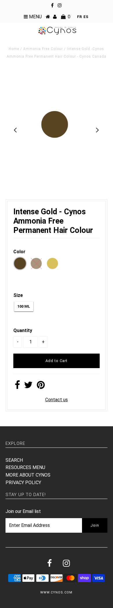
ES (85, 17)
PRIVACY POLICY (23, 482)
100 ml (23, 306)
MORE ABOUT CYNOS (28, 475)
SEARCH (14, 460)
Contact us (56, 399)
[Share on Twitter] (28, 386)
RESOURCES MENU (25, 467)
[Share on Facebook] (17, 386)
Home (14, 49)
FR (79, 17)
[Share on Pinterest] (41, 386)
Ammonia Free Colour (43, 49)
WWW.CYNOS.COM (56, 592)
